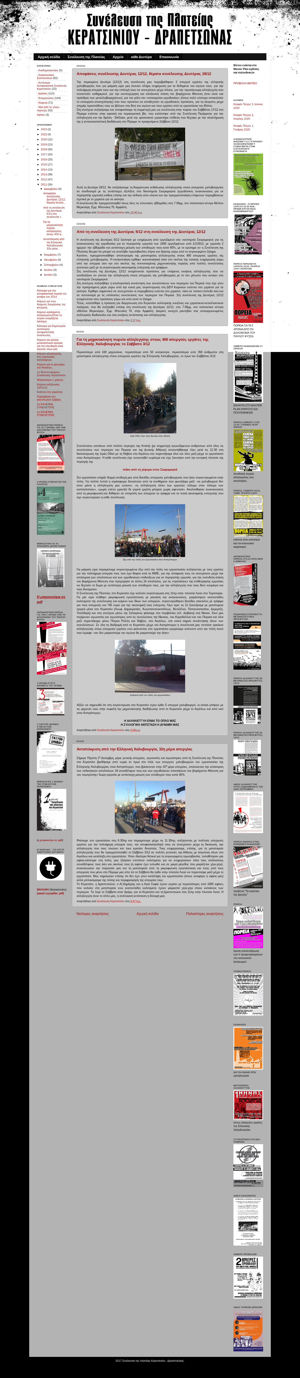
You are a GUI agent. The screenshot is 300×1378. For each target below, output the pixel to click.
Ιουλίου (48, 269)
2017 (44, 154)
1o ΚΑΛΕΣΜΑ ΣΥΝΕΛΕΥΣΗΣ (45, 413)
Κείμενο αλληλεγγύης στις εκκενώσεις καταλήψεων (49, 356)
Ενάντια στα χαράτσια (49, 391)
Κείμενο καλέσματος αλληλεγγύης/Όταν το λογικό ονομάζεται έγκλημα (49, 317)
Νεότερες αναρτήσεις (92, 914)
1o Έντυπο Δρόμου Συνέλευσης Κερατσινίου (51, 374)
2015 (44, 164)
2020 (44, 139)
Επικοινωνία (169, 57)
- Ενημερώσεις (45, 98)
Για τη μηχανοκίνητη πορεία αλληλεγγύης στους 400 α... (53, 228)
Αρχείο (118, 57)
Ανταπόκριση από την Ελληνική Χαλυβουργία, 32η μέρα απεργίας (134, 749)
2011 (44, 184)
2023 (44, 129)
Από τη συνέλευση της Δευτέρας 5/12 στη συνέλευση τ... (54, 212)
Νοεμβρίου (51, 254)
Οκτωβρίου (51, 259)
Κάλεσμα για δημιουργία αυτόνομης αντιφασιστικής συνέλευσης (51, 330)
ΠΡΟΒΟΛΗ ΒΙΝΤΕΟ (245, 83)
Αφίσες (41, 114)
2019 (44, 144)
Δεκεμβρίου (51, 188)
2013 (44, 174)
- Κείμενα (42, 102)
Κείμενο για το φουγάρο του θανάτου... (51, 366)
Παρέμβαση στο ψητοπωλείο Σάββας (49, 398)
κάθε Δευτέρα (141, 57)
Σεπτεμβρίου (52, 264)
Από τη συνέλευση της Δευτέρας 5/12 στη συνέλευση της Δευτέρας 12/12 (141, 232)
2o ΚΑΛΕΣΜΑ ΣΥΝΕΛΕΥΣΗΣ (45, 406)
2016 (44, 159)
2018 (44, 149)
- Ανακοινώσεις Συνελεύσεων (45, 76)
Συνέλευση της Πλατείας (86, 57)
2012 (44, 179)
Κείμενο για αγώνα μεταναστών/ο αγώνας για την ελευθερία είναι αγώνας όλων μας (50, 344)
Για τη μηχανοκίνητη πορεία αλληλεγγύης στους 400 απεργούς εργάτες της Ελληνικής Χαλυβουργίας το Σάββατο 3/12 (143, 341)
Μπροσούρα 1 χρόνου (50, 379)
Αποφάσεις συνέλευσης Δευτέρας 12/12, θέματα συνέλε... (54, 198)
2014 (44, 169)
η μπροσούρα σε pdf (50, 840)
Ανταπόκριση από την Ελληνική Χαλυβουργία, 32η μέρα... (53, 244)
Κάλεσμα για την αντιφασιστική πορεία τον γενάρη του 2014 (52, 293)
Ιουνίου (48, 274)
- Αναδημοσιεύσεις (47, 70)
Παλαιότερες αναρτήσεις (205, 914)
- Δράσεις (42, 93)
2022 (44, 134)
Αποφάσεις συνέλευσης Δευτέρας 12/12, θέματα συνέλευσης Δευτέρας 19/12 (144, 74)
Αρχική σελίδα (49, 57)
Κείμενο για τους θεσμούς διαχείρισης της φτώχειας (51, 304)
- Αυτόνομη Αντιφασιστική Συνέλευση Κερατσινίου (52, 85)
